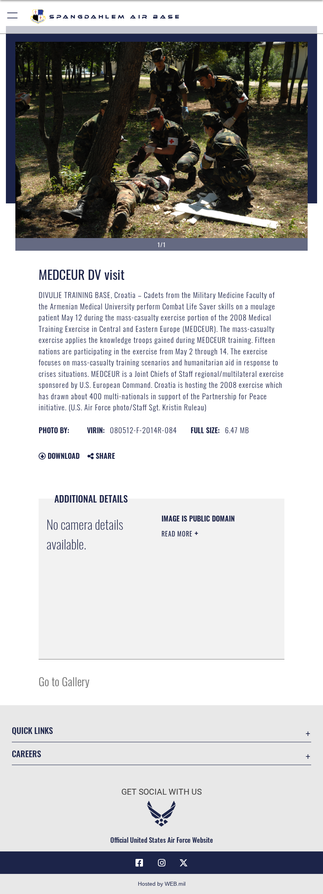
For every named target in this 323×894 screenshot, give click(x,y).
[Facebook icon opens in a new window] (139, 863)
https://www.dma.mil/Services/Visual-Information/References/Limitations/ (209, 644)
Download (63, 456)
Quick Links (32, 730)
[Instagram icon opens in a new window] (161, 863)
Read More (178, 533)
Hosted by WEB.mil (162, 884)
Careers (26, 753)
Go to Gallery (64, 680)
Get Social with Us (161, 792)
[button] (13, 17)
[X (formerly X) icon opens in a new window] (183, 863)
